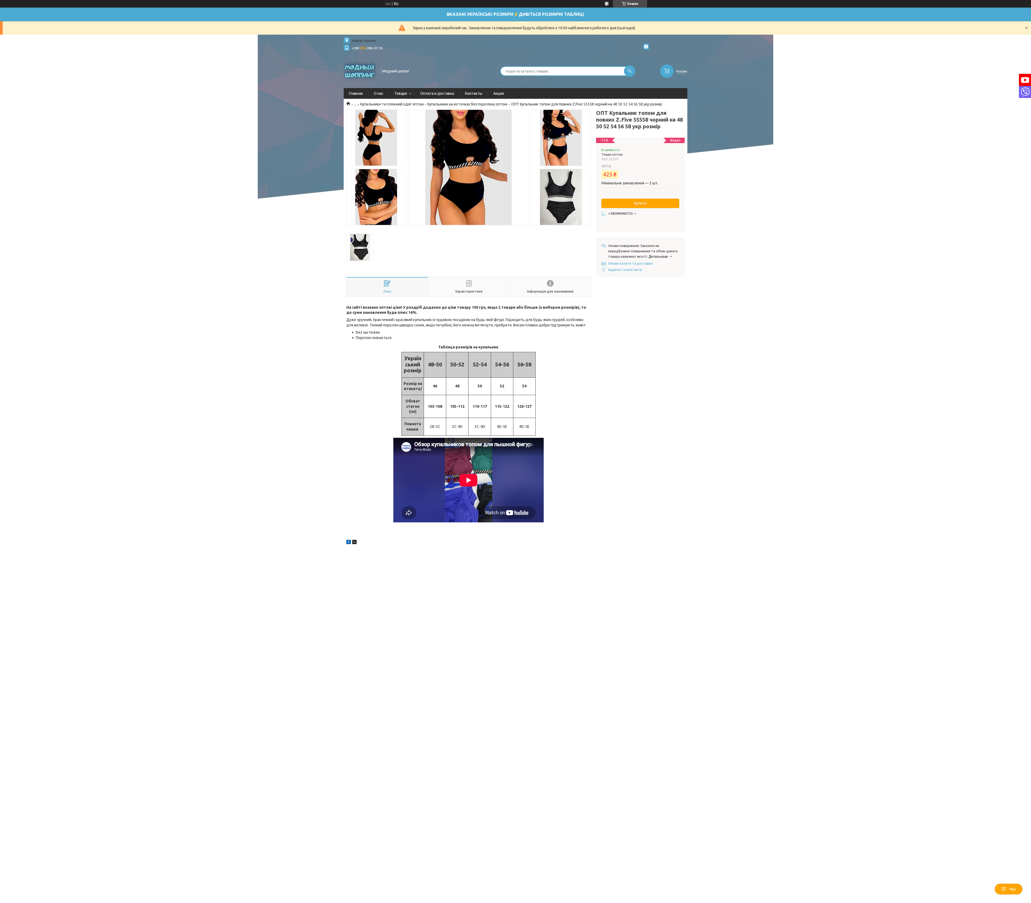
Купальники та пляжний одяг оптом (392, 104)
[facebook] (348, 543)
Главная (356, 93)
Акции (498, 93)
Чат (1012, 889)
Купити (640, 203)
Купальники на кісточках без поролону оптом (467, 104)
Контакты (473, 93)
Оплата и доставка (437, 93)
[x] (354, 543)
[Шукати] (629, 71)
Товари (400, 93)
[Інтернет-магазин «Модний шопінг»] (360, 70)
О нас (378, 93)
